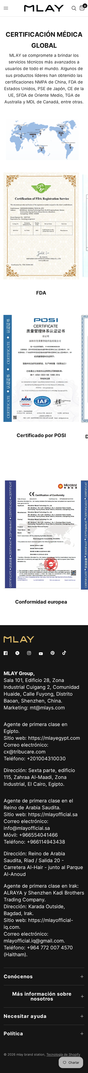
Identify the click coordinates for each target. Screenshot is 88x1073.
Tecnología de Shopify (63, 1054)
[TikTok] (67, 652)
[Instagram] (32, 653)
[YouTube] (44, 653)
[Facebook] (9, 653)
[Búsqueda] (74, 8)
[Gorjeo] (20, 653)
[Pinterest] (56, 652)
